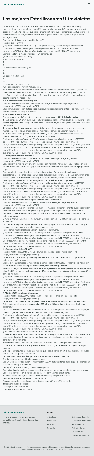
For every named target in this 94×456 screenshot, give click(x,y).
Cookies (50, 424)
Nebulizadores (78, 428)
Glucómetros (77, 431)
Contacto (51, 428)
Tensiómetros (78, 424)
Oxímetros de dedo (80, 417)
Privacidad (51, 420)
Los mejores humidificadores (15, 386)
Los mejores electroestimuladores (18, 389)
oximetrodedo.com (13, 4)
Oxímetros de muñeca (81, 420)
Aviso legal (51, 417)
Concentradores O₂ (80, 435)
